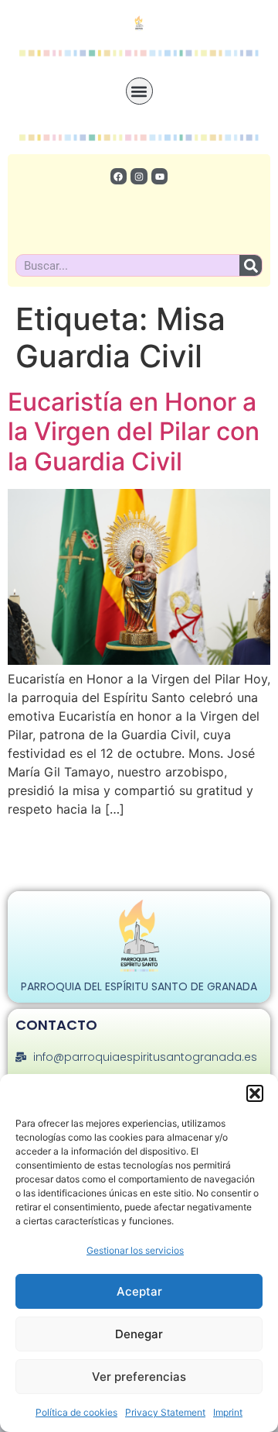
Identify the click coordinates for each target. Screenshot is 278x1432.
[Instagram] (139, 176)
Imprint (227, 1412)
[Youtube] (159, 176)
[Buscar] (250, 265)
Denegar (139, 1334)
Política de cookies (76, 1412)
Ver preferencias (139, 1376)
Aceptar (139, 1291)
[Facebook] (118, 176)
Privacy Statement (165, 1412)
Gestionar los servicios (135, 1250)
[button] (255, 1093)
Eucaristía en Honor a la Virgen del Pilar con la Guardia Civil (133, 432)
